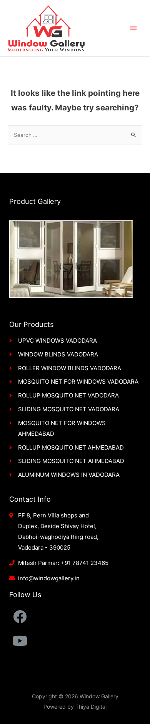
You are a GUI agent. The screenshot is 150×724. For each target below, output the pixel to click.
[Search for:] (75, 135)
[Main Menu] (133, 28)
